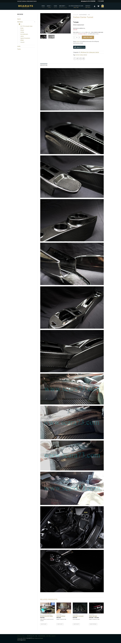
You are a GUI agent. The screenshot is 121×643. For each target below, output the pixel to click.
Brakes (21, 28)
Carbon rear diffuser (60, 616)
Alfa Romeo (20, 21)
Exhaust (22, 30)
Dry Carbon (80, 55)
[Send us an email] (101, 1)
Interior (22, 36)
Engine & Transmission (25, 38)
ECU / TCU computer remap (26, 26)
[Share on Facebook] (74, 58)
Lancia (18, 46)
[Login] (94, 6)
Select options (93, 624)
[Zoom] (42, 31)
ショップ (75, 14)
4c (76, 55)
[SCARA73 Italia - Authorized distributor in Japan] (25, 6)
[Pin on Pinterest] (83, 58)
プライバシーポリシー (21, 635)
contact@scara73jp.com (82, 33)
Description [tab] (43, 65)
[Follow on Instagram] (99, 1)
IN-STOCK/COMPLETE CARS (76, 6)
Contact (87, 6)
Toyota (19, 49)
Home (43, 6)
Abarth (19, 19)
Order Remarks (41, 635)
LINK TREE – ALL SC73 (50, 635)
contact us (78, 41)
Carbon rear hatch (93, 616)
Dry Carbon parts (24, 34)
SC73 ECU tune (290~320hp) (46, 616)
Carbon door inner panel (78, 616)
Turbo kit (22, 42)
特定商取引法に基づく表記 (32, 635)
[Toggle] (34, 22)
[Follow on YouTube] (102, 1)
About (48, 6)
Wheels (22, 40)
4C (19, 24)
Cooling (22, 32)
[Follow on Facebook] (98, 1)
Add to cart (87, 37)
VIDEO (55, 6)
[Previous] (42, 23)
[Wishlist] (98, 6)
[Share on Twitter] (77, 58)
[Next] (68, 23)
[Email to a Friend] (80, 58)
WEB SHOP (62, 6)
